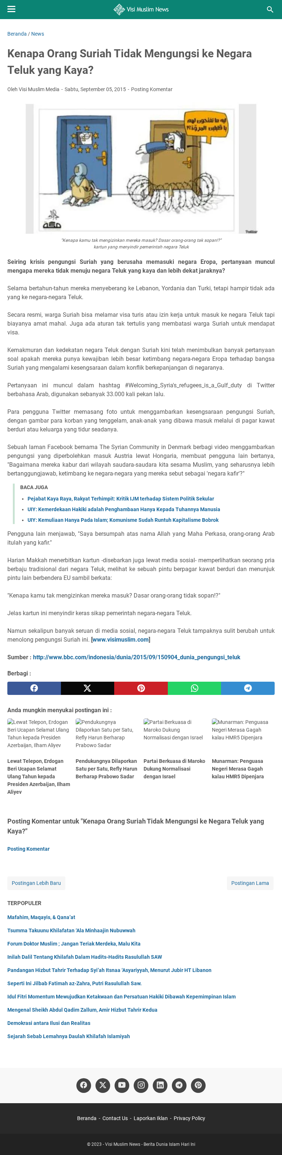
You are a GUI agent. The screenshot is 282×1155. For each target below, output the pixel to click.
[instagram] (141, 1085)
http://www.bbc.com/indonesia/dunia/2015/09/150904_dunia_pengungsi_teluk (137, 657)
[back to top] (267, 1138)
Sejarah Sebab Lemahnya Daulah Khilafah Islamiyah (68, 1036)
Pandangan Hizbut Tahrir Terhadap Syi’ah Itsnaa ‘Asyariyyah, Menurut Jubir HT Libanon (109, 970)
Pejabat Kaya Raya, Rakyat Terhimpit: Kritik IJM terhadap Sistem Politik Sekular (121, 499)
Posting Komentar (152, 89)
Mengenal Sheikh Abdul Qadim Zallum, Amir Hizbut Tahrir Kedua (82, 1010)
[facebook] (34, 688)
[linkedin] (160, 1085)
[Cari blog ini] (270, 9)
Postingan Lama (250, 883)
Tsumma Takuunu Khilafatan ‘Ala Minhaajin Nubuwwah (71, 930)
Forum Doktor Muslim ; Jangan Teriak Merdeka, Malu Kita (74, 944)
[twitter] (88, 688)
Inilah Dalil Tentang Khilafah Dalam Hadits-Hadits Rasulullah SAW (84, 957)
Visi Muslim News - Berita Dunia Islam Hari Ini (150, 1144)
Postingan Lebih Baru (36, 883)
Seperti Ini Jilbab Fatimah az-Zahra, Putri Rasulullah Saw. (74, 983)
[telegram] (248, 688)
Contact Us (115, 1118)
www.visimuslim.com (121, 639)
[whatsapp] (194, 688)
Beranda (87, 1118)
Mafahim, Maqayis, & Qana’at (41, 917)
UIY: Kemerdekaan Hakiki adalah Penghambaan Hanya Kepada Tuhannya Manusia (124, 509)
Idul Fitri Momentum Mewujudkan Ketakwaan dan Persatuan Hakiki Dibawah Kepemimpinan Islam (121, 997)
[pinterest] (141, 688)
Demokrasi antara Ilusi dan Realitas (48, 1023)
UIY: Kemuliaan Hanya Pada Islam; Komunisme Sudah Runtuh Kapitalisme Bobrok (123, 520)
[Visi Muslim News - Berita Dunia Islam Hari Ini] (141, 9)
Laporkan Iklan (151, 1118)
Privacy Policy (189, 1118)
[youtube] (122, 1085)
